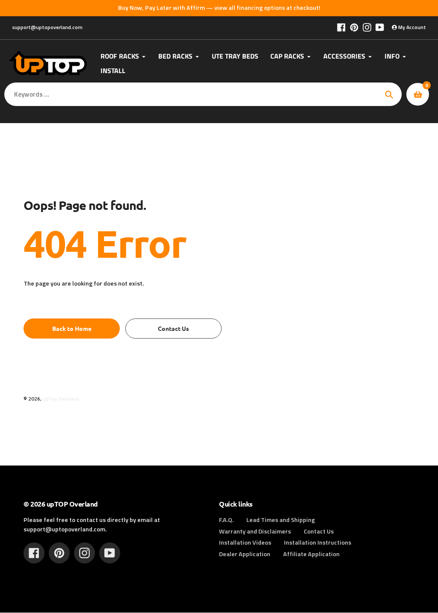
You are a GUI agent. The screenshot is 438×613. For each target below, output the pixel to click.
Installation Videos (245, 542)
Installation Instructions (317, 542)
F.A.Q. (226, 520)
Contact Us (319, 531)
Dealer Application (244, 554)
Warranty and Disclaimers (255, 531)
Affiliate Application (311, 554)
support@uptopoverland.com (47, 27)
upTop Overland (61, 399)
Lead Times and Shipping (280, 520)
